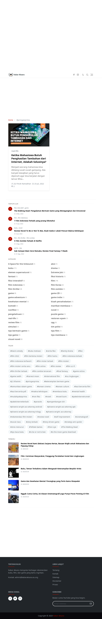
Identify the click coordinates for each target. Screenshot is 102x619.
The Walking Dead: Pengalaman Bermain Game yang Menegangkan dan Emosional (49, 211)
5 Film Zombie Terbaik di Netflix (28, 241)
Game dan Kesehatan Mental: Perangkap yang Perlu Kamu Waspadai (50, 481)
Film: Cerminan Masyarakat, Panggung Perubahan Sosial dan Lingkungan (52, 456)
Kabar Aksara (58, 616)
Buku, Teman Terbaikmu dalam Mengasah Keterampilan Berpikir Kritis (51, 468)
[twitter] (15, 598)
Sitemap (55, 577)
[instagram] (78, 74)
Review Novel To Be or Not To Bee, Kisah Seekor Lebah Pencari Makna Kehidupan (49, 231)
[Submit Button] (91, 603)
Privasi (55, 584)
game (27, 208)
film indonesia (23, 218)
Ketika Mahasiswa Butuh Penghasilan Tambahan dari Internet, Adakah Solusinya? (28, 158)
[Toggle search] (87, 75)
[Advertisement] (51, 36)
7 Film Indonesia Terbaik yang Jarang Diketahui (34, 221)
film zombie (31, 238)
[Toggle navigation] (92, 75)
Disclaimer (56, 581)
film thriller (22, 238)
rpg (20, 248)
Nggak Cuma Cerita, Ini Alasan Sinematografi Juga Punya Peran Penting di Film (55, 494)
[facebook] (74, 74)
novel (20, 228)
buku (16, 228)
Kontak (55, 574)
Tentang (55, 570)
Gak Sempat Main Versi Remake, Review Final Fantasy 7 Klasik (41, 251)
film (15, 218)
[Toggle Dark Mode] (83, 75)
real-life (14, 151)
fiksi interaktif (19, 208)
